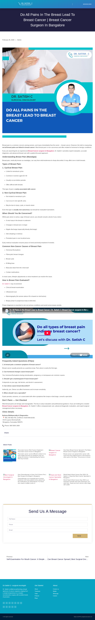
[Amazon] (10, 607)
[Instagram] (21, 603)
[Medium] (15, 603)
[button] (50, 4)
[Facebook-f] (4, 603)
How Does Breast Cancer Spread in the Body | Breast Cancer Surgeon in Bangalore (77, 450)
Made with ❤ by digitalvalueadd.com (83, 616)
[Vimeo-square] (18, 603)
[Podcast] (7, 607)
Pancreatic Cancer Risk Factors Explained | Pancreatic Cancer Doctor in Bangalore (30, 450)
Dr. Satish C (6, 284)
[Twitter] (10, 603)
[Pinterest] (12, 603)
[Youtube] (7, 603)
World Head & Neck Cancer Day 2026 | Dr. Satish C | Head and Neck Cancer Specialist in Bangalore (77, 476)
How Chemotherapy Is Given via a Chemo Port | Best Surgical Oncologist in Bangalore (32, 475)
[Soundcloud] (12, 607)
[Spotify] (4, 607)
